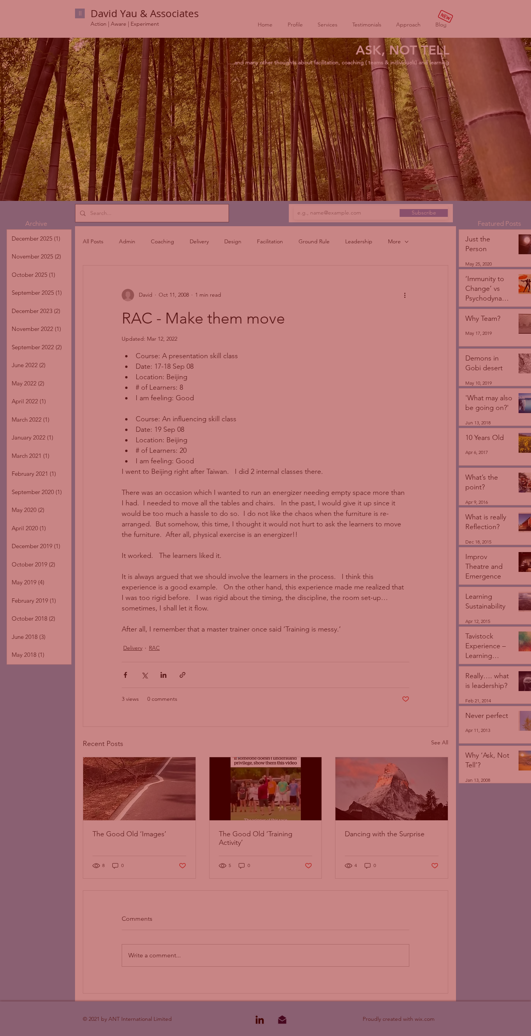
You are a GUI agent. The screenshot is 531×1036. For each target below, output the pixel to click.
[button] (431, 898)
